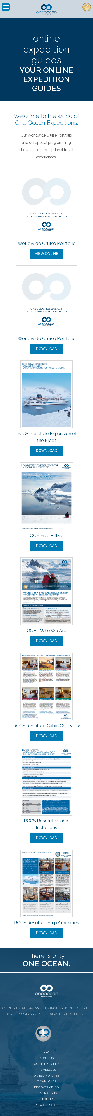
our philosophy (46, 1064)
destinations (46, 1093)
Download (46, 349)
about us (46, 1058)
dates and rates (46, 1075)
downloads (46, 1081)
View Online (46, 254)
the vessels (46, 1069)
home (46, 1052)
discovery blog (46, 1087)
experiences (46, 1099)
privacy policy (46, 1105)
